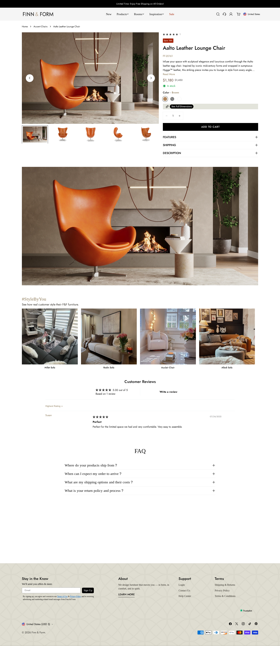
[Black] (172, 99)
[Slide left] (30, 78)
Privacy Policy (75, 596)
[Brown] (165, 99)
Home (25, 26)
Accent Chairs (40, 26)
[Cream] (179, 99)
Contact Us (184, 590)
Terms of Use (62, 596)
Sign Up (88, 590)
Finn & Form (38, 632)
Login (182, 584)
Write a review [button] (168, 392)
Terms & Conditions (225, 596)
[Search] (218, 14)
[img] (100, 417)
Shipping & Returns (225, 584)
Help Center (185, 596)
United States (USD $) (38, 624)
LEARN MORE (126, 594)
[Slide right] (151, 78)
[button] (171, 34)
